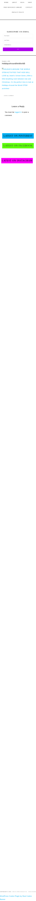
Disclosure (32, 891)
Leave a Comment (9, 95)
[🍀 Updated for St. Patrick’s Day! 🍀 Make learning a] (25, 380)
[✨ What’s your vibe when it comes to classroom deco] (9, 237)
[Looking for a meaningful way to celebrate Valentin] (25, 523)
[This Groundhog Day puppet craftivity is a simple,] (9, 665)
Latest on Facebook (18, 145)
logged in (18, 112)
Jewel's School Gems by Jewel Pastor (18, 23)
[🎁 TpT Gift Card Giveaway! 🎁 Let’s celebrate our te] (9, 523)
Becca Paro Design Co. (20, 891)
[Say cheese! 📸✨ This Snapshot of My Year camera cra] (25, 237)
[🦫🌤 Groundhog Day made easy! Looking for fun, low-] (25, 665)
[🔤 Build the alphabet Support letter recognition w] (9, 808)
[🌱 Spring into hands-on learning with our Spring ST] (9, 380)
